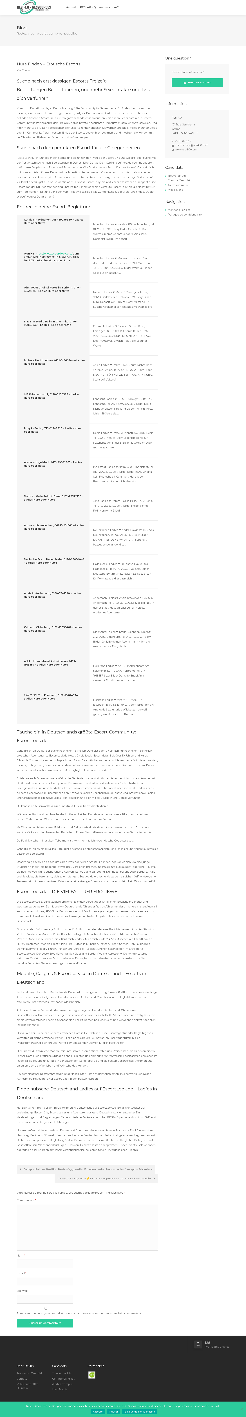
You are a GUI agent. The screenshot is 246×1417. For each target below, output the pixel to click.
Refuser (113, 1411)
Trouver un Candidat (29, 1373)
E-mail (21, 1273)
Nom (21, 1255)
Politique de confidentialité (185, 214)
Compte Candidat (179, 180)
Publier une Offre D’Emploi (27, 1386)
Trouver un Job (177, 175)
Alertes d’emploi (178, 185)
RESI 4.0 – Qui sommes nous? (99, 7)
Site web (22, 1290)
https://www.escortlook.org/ (53, 253)
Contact (27, 70)
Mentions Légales (179, 210)
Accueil (71, 7)
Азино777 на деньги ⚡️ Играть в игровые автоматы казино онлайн (104, 1178)
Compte (22, 1378)
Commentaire (26, 1200)
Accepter (98, 1411)
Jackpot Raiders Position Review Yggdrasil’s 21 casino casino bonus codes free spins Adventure (87, 1169)
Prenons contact (199, 82)
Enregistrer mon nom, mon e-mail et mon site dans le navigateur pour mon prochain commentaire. (79, 1313)
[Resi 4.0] (37, 18)
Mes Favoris (175, 189)
